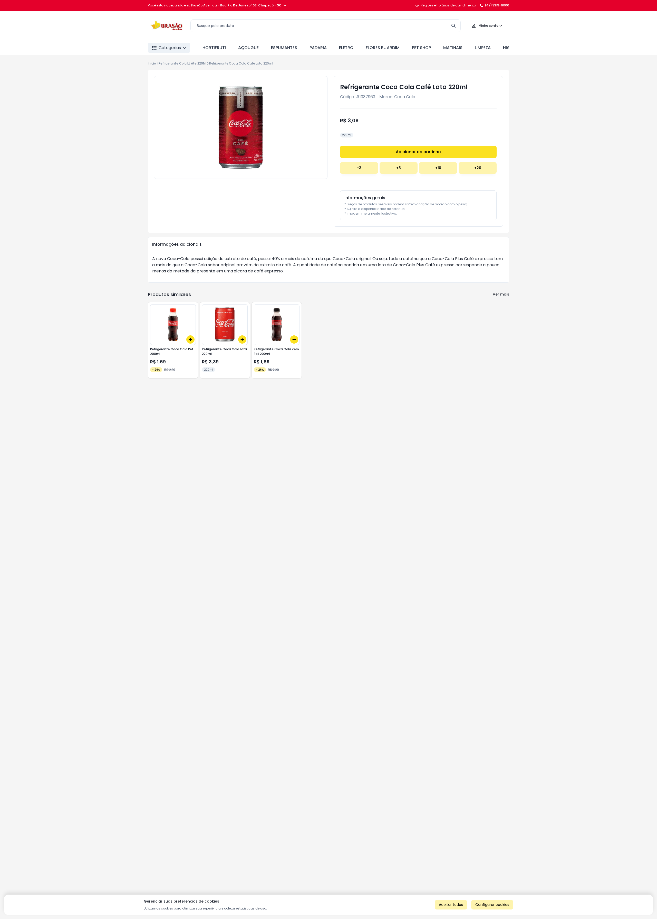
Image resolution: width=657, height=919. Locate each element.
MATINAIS (452, 48)
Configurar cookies (492, 904)
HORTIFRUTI (214, 48)
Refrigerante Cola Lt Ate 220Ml (182, 63)
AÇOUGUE (248, 48)
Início (152, 63)
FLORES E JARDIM (383, 48)
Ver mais (501, 294)
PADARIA (318, 48)
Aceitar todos (451, 904)
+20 (477, 167)
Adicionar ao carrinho (418, 152)
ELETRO (346, 48)
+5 (398, 167)
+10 (438, 167)
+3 (359, 167)
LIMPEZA (483, 48)
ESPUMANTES (284, 48)
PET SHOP (421, 48)
